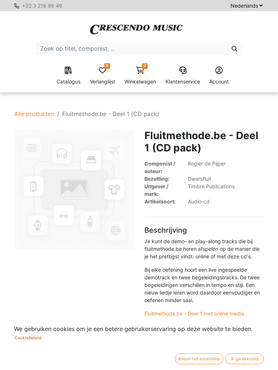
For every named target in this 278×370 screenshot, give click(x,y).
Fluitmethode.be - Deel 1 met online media (194, 313)
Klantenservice (182, 81)
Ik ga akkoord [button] (244, 358)
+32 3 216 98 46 (42, 6)
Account (219, 81)
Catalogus (68, 81)
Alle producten (34, 113)
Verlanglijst (102, 76)
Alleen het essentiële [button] (199, 358)
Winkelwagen (140, 76)
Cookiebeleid (27, 337)
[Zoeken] (234, 48)
